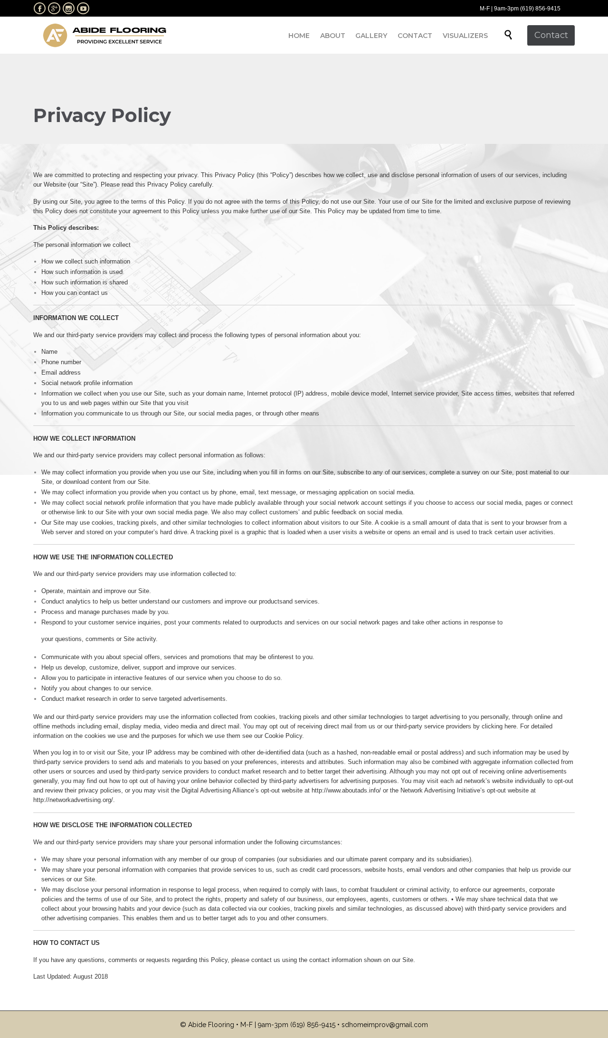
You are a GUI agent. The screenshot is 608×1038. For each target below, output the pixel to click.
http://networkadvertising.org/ (73, 799)
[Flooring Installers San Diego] (104, 35)
